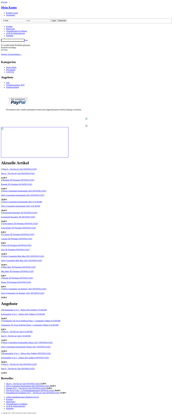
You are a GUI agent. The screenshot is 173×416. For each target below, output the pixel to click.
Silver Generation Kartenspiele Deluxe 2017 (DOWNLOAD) (26, 347)
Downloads (10, 70)
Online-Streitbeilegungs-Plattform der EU (22, 397)
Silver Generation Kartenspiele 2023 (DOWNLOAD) (22, 195)
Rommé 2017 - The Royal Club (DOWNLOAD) (26, 388)
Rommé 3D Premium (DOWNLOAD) (16, 184)
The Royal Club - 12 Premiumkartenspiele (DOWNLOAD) (30, 390)
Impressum (10, 29)
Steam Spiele (11, 67)
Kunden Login (12, 13)
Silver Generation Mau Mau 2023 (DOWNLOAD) (21, 260)
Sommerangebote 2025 (15, 85)
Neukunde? (10, 15)
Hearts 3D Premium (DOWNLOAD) (16, 282)
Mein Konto (9, 7)
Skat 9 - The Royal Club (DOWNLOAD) (18, 173)
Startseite (9, 36)
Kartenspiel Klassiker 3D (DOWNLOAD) (18, 217)
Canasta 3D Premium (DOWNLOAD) (16, 239)
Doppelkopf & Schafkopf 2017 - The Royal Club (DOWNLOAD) (33, 393)
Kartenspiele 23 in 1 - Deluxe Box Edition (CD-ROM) (23, 314)
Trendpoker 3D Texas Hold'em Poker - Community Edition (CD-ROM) (30, 325)
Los (25, 40)
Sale (7, 83)
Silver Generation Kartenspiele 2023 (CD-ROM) (20, 206)
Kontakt (9, 26)
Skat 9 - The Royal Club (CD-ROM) (16, 336)
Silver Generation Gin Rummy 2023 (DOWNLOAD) (22, 293)
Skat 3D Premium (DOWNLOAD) (15, 250)
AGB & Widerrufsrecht (15, 33)
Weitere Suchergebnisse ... (11, 54)
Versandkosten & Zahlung (16, 31)
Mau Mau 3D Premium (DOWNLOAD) (17, 271)
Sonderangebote (12, 87)
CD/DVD (10, 72)
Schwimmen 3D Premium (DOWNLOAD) (18, 228)
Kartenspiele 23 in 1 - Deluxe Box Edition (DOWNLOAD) (25, 358)
